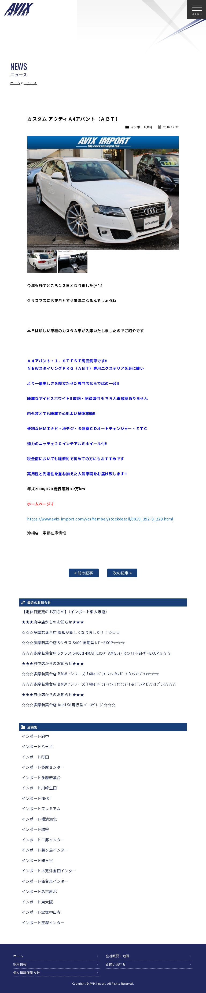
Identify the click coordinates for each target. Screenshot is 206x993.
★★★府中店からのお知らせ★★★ (53, 622)
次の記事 (121, 573)
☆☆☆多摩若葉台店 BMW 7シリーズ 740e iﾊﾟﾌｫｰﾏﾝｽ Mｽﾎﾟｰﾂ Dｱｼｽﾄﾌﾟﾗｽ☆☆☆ (90, 673)
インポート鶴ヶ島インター (45, 850)
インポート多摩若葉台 (41, 777)
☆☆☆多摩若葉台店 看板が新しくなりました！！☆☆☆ (71, 632)
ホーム (15, 82)
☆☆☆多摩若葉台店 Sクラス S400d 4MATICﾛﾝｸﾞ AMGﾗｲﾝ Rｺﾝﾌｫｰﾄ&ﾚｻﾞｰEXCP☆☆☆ (96, 653)
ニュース (30, 82)
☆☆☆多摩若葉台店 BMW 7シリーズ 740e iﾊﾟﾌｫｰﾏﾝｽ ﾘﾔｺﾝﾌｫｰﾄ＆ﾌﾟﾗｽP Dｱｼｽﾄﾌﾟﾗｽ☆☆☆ (99, 684)
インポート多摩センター (43, 767)
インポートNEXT (37, 798)
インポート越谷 (35, 829)
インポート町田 (35, 757)
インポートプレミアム (41, 808)
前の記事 (85, 573)
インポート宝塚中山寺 (41, 912)
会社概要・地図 (117, 955)
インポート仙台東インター (45, 881)
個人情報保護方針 (26, 972)
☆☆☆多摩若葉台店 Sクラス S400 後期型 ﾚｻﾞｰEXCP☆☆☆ (73, 642)
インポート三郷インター (43, 839)
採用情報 (20, 964)
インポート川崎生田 (39, 787)
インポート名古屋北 (39, 891)
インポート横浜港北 (39, 819)
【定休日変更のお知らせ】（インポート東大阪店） (65, 611)
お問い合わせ (116, 964)
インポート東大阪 (37, 902)
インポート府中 (35, 736)
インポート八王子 (37, 746)
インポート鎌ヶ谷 (37, 860)
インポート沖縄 (142, 127)
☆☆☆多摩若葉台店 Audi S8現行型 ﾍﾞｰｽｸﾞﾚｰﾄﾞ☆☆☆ (69, 704)
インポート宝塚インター (43, 922)
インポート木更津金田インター (49, 870)
